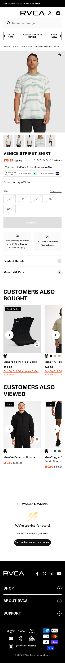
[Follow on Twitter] (44, 573)
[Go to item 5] (50, 141)
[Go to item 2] (19, 141)
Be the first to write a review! (32, 542)
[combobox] (36, 23)
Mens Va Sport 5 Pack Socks (20, 361)
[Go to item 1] (8, 141)
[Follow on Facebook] (37, 573)
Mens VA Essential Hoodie (19, 457)
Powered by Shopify (40, 655)
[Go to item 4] (40, 141)
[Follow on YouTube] (59, 573)
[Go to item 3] (29, 141)
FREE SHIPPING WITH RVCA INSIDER (22, 3)
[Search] (6, 23)
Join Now (48, 167)
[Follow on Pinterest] (52, 573)
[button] (5, 13)
